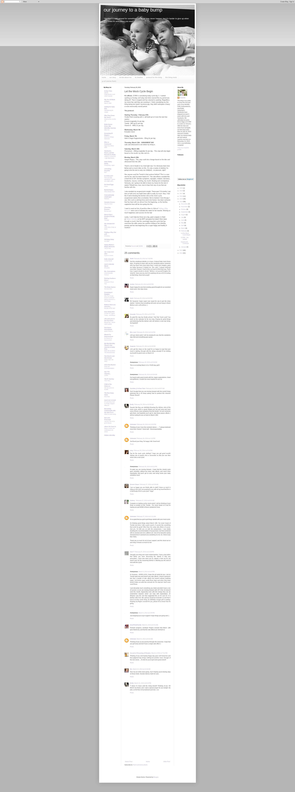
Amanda (133, 314)
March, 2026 (107, 103)
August (183, 215)
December (184, 204)
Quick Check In (108, 331)
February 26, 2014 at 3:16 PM (143, 450)
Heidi (131, 258)
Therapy (106, 220)
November (184, 206)
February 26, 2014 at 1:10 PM (146, 438)
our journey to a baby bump (133, 10)
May (182, 223)
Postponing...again (109, 165)
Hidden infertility (109, 435)
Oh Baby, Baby (109, 239)
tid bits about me (125, 77)
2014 (181, 201)
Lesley (132, 284)
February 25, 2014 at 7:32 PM (143, 258)
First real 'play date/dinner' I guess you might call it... (109, 179)
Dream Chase (134, 484)
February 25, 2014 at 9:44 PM (146, 332)
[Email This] (147, 246)
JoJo (131, 298)
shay (131, 450)
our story (112, 77)
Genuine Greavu (109, 202)
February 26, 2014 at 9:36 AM (148, 374)
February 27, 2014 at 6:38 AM (149, 484)
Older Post (166, 761)
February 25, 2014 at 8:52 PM (143, 298)
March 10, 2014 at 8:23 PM (142, 683)
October (183, 209)
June (183, 220)
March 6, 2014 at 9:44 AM (145, 639)
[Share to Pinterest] (156, 246)
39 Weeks (107, 236)
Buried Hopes (108, 190)
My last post (107, 211)
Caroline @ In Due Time (137, 388)
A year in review (108, 255)
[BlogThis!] (150, 246)
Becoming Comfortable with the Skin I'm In (109, 410)
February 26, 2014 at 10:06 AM (144, 404)
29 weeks (107, 267)
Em (131, 669)
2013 (181, 250)
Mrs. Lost (133, 332)
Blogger (155, 777)
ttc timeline (139, 77)
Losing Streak (108, 260)
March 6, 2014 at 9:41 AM (150, 625)
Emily (132, 404)
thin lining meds (171, 77)
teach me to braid (110, 400)
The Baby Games (110, 287)
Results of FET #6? (109, 308)
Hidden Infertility (131, 219)
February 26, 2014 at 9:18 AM (148, 362)
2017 (181, 193)
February (184, 231)
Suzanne (182, 98)
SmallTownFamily (135, 625)
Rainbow (106, 198)
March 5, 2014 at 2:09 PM (147, 613)
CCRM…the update (185, 238)
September (184, 212)
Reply (132, 278)
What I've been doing (110, 414)
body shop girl (109, 259)
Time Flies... (107, 380)
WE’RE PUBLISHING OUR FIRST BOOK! (109, 94)
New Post (107, 396)
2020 (181, 188)
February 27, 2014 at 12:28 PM (144, 552)
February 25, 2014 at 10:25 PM (145, 346)
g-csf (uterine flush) (109, 81)
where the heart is (110, 426)
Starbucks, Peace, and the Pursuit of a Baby (110, 152)
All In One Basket (110, 365)
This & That (107, 248)
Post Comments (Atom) (140, 765)
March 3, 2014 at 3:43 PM (147, 571)
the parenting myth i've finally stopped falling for (109, 403)
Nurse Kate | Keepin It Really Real (109, 216)
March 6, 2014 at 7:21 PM (159, 653)
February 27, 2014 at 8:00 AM (145, 500)
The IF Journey (109, 379)
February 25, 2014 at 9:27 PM (145, 314)
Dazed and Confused (185, 242)
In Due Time (108, 91)
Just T (132, 552)
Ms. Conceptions (109, 271)
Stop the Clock (108, 204)
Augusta (133, 346)
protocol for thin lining (154, 77)
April (182, 225)
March (183, 228)
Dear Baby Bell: (109, 312)
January (184, 247)
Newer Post (128, 761)
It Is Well (106, 241)
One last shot (108, 289)
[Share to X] (152, 246)
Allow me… (107, 130)
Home (148, 761)
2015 (181, 199)
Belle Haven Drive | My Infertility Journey (110, 126)
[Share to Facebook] (154, 246)
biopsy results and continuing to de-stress (109, 430)
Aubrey (132, 500)
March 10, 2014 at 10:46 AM (141, 669)
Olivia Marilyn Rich (109, 191)
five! (105, 172)
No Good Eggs (109, 184)
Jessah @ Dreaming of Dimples (140, 653)
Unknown (133, 424)
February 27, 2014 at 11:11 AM (146, 516)
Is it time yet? (108, 176)
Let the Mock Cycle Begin (185, 234)
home (104, 77)
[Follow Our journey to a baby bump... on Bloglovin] (185, 180)
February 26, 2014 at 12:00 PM (146, 424)
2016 (181, 196)
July (182, 217)
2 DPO (106, 375)
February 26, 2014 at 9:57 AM (155, 388)
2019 (181, 191)
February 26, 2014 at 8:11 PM (148, 466)
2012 (181, 253)
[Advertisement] (147, 743)
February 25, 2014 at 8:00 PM (144, 284)
